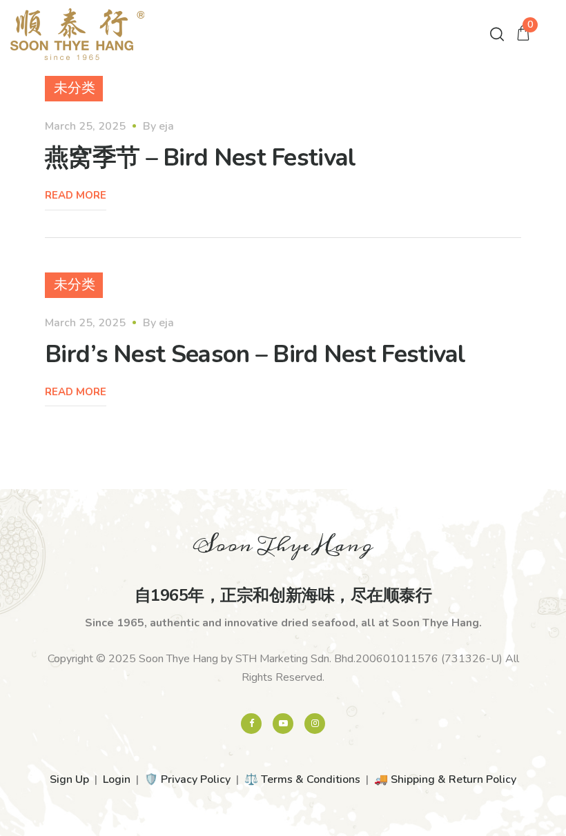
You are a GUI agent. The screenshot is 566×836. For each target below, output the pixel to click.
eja (166, 126)
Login (116, 779)
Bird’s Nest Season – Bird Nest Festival (255, 354)
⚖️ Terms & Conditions (302, 779)
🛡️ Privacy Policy (187, 779)
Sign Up (69, 779)
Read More (75, 195)
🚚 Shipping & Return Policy (445, 779)
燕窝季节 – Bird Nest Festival (200, 157)
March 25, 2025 (85, 126)
